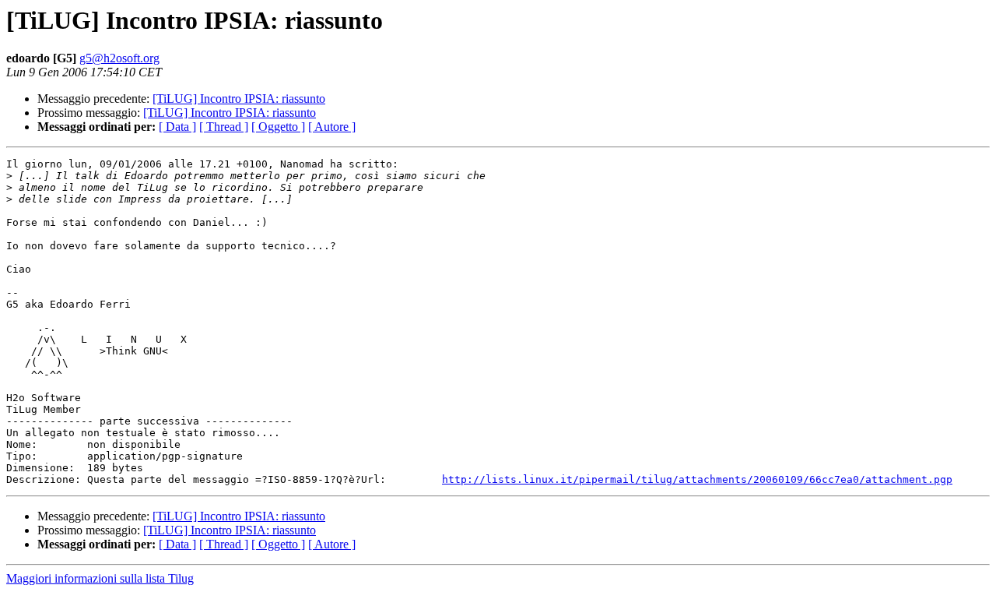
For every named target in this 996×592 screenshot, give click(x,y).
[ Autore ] (332, 126)
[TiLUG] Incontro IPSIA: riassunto (239, 98)
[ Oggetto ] (278, 126)
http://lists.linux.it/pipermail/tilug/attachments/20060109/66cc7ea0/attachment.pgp (697, 479)
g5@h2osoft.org (119, 58)
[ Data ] (177, 126)
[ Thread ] (223, 126)
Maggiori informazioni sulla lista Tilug (100, 578)
